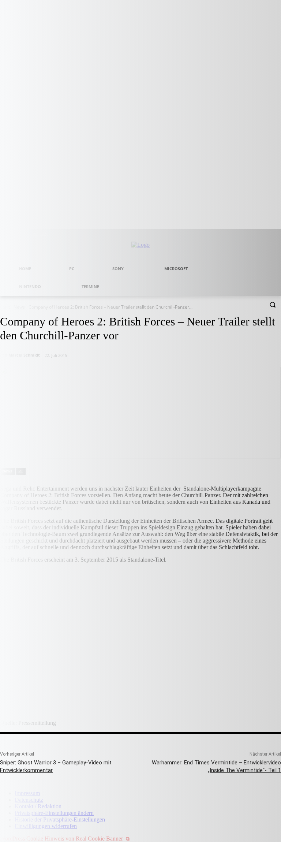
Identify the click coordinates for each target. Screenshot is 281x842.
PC (20, 470)
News (7, 470)
